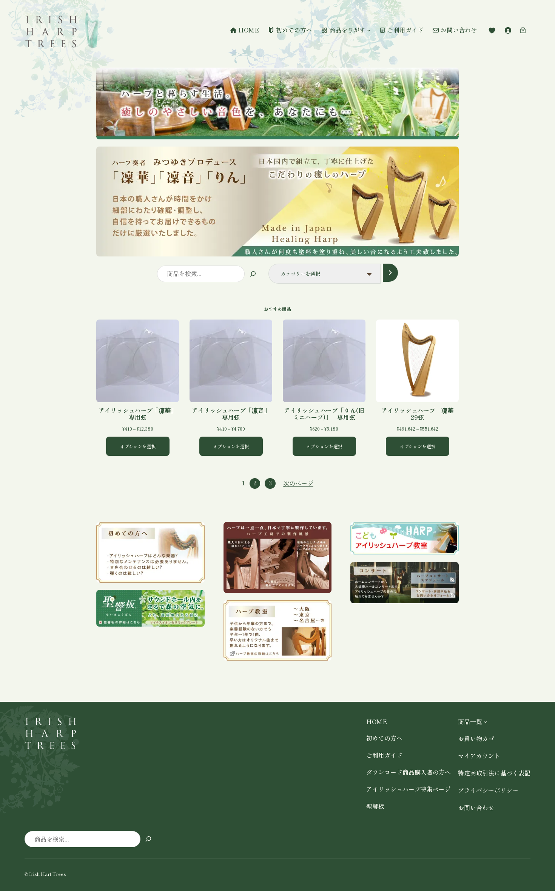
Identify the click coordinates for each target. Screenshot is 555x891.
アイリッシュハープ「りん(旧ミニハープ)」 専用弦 (324, 413)
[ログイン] (507, 30)
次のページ (298, 483)
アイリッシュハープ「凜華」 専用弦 (139, 413)
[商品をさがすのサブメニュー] (369, 30)
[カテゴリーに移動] (390, 272)
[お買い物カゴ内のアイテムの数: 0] (522, 30)
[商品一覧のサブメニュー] (485, 722)
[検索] (253, 274)
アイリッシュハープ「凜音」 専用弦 (232, 413)
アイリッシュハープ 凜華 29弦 (420, 413)
